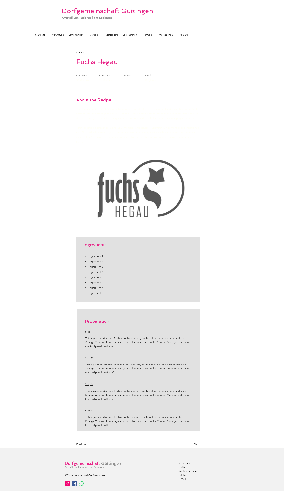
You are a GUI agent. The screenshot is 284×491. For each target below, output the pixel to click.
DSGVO (183, 466)
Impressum (184, 463)
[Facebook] (74, 483)
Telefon (182, 474)
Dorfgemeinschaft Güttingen (107, 11)
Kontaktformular (187, 470)
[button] (112, 35)
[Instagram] (67, 483)
